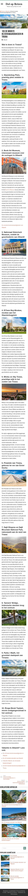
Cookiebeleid (12, 891)
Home (2, 11)
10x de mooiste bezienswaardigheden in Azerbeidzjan (9, 777)
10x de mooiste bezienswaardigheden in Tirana (17, 878)
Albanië (7, 11)
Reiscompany (14, 894)
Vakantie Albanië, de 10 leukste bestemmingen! (16, 870)
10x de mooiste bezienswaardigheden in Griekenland (19, 782)
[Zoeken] (24, 848)
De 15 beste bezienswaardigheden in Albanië (17, 857)
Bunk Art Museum (10, 189)
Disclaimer (5, 891)
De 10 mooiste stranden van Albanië (13, 758)
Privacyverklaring (20, 891)
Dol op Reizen (14, 4)
